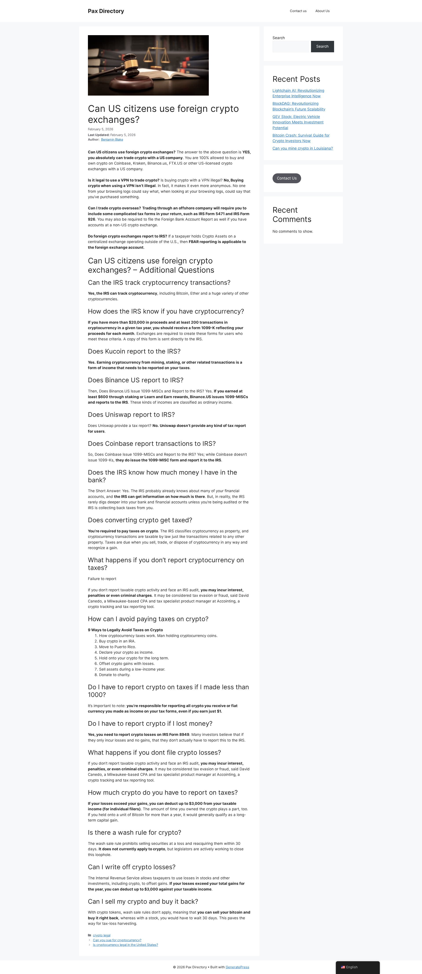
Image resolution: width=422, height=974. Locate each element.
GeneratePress (237, 967)
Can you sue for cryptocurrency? (117, 940)
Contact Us (287, 178)
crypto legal (101, 935)
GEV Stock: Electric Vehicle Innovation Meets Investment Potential (298, 122)
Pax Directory (106, 11)
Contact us (298, 11)
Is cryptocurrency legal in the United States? (125, 945)
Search (279, 38)
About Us (322, 11)
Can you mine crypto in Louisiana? (303, 148)
